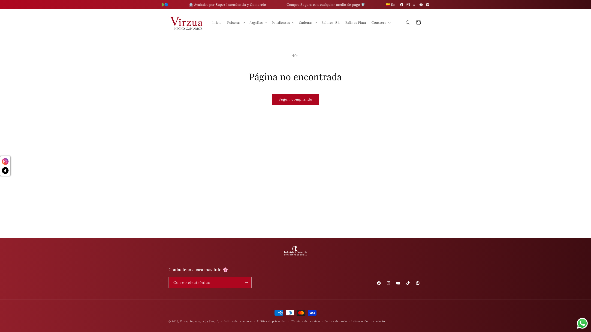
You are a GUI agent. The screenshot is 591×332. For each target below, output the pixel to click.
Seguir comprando (295, 99)
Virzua (184, 321)
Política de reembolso (238, 321)
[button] (235, 22)
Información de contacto (368, 321)
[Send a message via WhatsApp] (582, 323)
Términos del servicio (305, 321)
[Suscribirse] (246, 282)
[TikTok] (414, 4)
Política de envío (336, 321)
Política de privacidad (271, 321)
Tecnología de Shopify (204, 321)
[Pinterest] (427, 4)
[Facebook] (402, 4)
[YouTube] (421, 4)
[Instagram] (408, 4)
